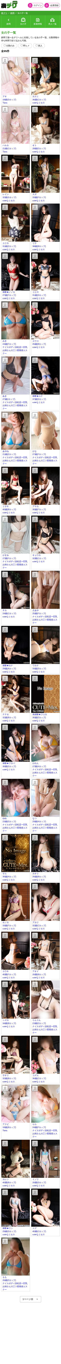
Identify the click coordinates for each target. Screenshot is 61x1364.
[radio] (5, 45)
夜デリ (4, 13)
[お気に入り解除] (5, 61)
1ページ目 (28, 1299)
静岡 (12, 13)
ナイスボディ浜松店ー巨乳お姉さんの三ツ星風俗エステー (15, 350)
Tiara (5, 102)
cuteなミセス (38, 102)
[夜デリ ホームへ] (9, 5)
